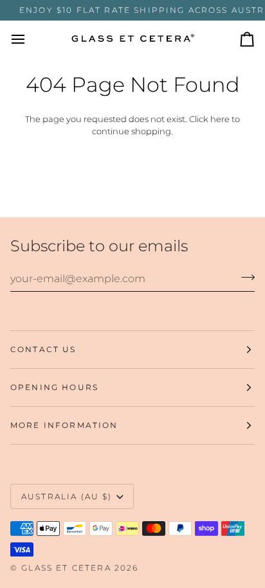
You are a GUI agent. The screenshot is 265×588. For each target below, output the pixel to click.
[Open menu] (29, 39)
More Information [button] (64, 425)
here (220, 119)
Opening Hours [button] (54, 387)
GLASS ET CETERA (66, 568)
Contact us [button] (43, 349)
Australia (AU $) (67, 496)
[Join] (244, 277)
